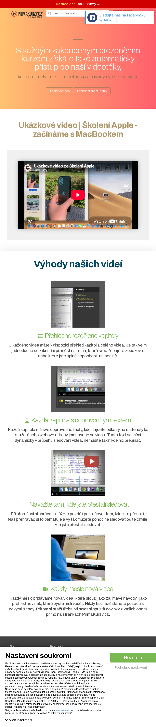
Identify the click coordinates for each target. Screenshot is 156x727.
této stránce (62, 710)
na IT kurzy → (78, 4)
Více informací (20, 720)
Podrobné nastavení (131, 667)
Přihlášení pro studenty (92, 91)
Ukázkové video (59, 91)
